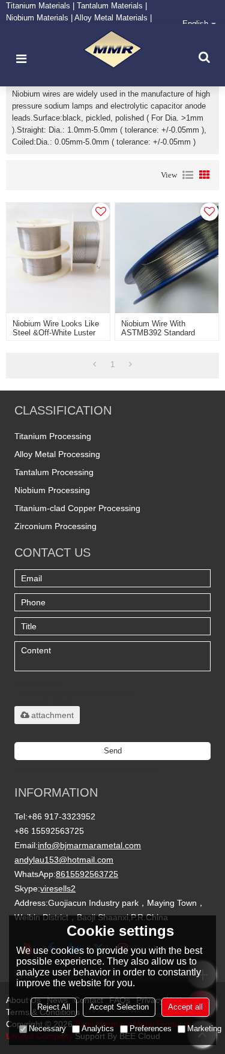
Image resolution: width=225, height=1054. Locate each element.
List (187, 175)
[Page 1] (94, 365)
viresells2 (58, 888)
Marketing (204, 1028)
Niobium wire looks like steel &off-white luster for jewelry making (56, 332)
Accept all (185, 1006)
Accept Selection (119, 1006)
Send (113, 750)
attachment (52, 715)
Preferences (151, 1028)
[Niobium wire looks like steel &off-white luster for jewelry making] (58, 258)
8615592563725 (87, 874)
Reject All (53, 1006)
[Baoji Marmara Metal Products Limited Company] (113, 49)
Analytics (98, 1028)
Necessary (47, 1028)
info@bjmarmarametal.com (89, 845)
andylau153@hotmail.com (63, 859)
